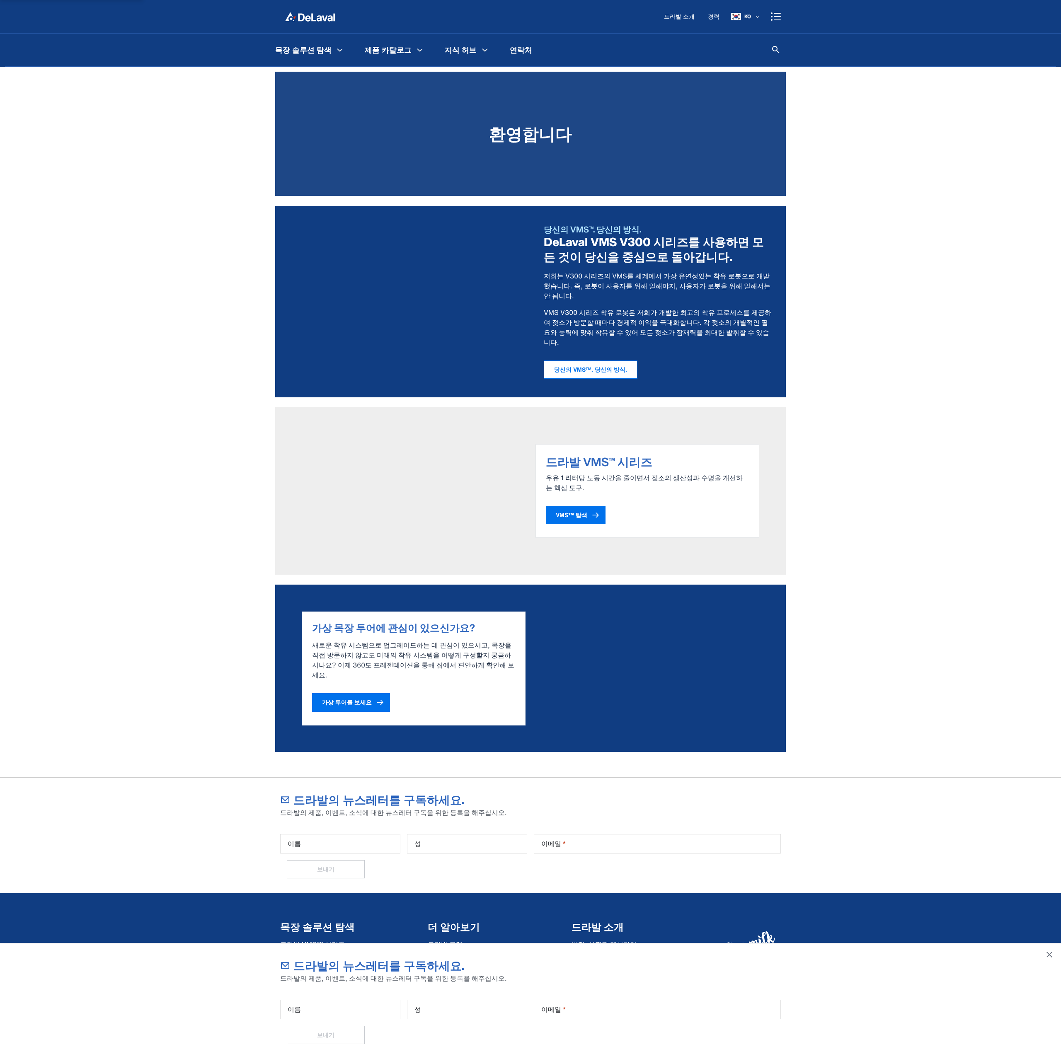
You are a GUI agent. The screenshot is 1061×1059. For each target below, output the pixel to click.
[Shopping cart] (776, 17)
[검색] (776, 50)
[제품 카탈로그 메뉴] (420, 49)
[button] (576, 515)
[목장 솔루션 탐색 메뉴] (340, 49)
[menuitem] (310, 49)
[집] (310, 16)
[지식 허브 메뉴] (485, 49)
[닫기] (1049, 955)
